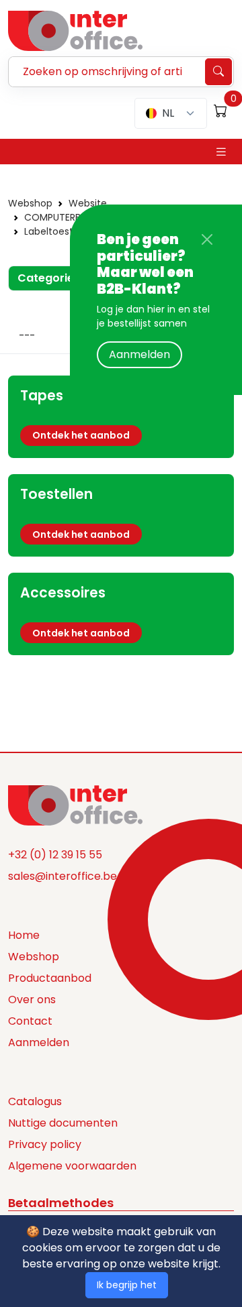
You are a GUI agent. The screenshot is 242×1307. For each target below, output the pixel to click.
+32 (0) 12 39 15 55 (55, 854)
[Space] (75, 804)
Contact (30, 1021)
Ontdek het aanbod (81, 435)
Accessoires (63, 592)
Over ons (32, 999)
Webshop (30, 203)
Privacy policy (44, 1144)
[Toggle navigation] (221, 152)
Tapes (41, 395)
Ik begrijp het (127, 1285)
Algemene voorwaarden (72, 1166)
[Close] (207, 239)
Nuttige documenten (63, 1123)
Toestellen (56, 494)
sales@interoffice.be (62, 876)
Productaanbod (49, 978)
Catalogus (35, 1101)
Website (88, 203)
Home (24, 935)
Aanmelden (139, 354)
